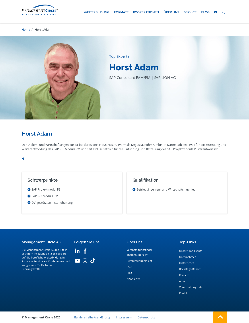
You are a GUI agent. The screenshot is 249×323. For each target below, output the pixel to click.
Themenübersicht (137, 254)
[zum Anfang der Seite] (220, 317)
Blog (129, 273)
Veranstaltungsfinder (139, 250)
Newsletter (133, 279)
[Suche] (223, 12)
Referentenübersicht (139, 261)
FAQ (129, 267)
